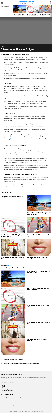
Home (3, 385)
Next (51, 11)
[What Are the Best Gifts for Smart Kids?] (45, 9)
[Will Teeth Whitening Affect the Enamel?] (39, 247)
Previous (0, 11)
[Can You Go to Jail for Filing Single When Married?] (32, 9)
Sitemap (4, 387)
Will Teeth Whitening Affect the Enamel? (37, 258)
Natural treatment (15, 139)
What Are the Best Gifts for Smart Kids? (45, 15)
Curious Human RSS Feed (7, 390)
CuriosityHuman (26, 1)
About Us (4, 386)
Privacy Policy (5, 389)
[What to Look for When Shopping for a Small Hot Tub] (19, 9)
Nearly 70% (7, 57)
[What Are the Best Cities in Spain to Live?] (13, 247)
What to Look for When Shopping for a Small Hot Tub (19, 15)
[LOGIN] (50, 2)
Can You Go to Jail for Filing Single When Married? (32, 15)
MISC (9, 265)
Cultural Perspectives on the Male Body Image (6, 6)
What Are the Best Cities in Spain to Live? (12, 258)
